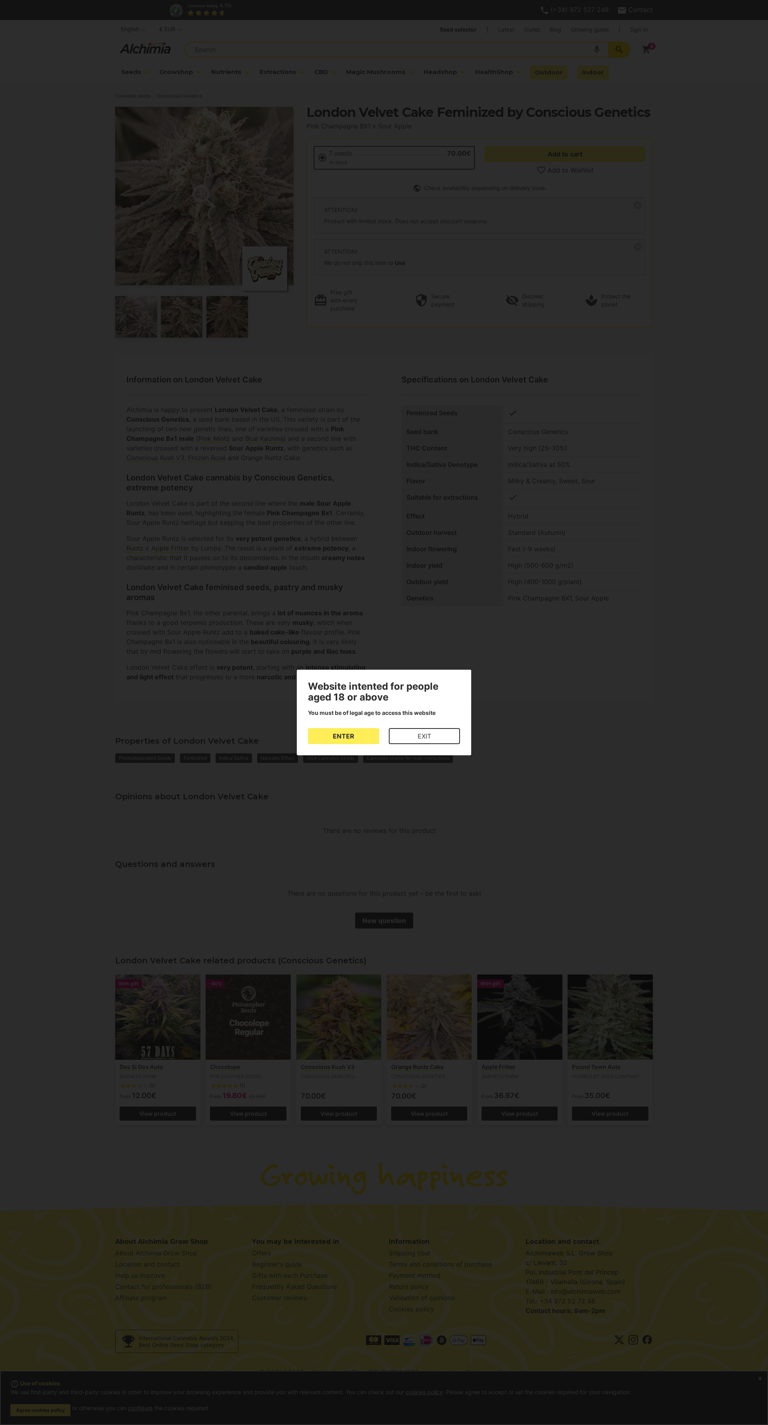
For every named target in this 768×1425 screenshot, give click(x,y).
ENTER (343, 736)
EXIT (424, 736)
